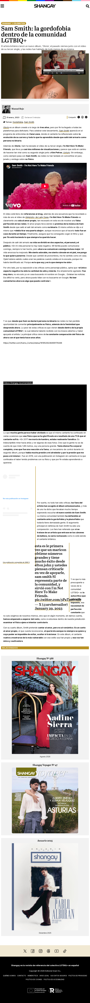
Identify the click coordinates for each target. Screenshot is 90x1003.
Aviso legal (44, 976)
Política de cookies (34, 979)
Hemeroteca (33, 976)
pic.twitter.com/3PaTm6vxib (58, 600)
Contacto (21, 976)
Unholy (66, 152)
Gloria (6, 127)
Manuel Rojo (18, 109)
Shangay (6, 23)
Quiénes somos (9, 976)
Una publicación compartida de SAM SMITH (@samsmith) (23, 562)
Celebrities (19, 23)
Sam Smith (29, 122)
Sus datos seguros (58, 976)
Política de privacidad (77, 976)
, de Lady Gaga (37, 217)
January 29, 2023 (48, 609)
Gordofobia (18, 122)
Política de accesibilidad (54, 979)
